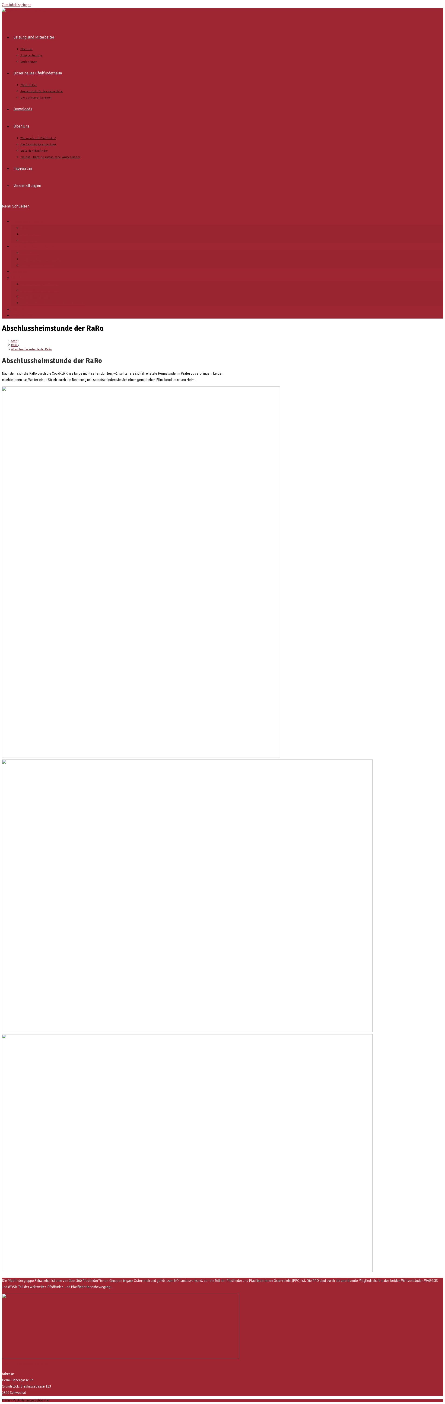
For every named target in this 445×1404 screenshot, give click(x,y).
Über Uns (18, 278)
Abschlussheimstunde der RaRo (31, 349)
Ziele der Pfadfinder (35, 296)
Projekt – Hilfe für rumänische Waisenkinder (53, 303)
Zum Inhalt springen (16, 5)
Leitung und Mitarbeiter (28, 221)
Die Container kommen (37, 265)
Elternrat (27, 228)
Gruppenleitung (31, 234)
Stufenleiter (29, 240)
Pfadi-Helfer (29, 253)
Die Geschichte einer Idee (39, 290)
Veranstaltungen (23, 315)
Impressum (19, 309)
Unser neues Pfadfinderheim (32, 246)
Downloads (19, 271)
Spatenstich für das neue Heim (42, 259)
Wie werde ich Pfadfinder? (39, 284)
